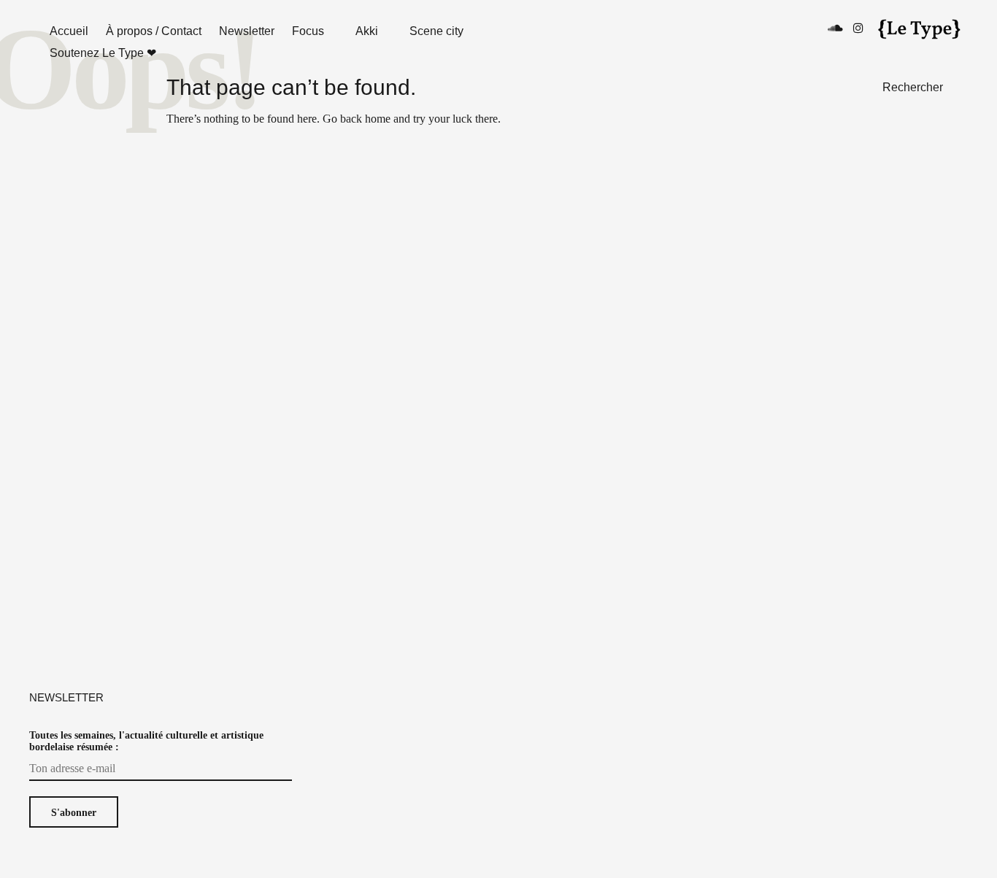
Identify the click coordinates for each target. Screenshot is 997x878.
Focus (308, 31)
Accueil (69, 31)
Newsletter (246, 31)
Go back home (356, 118)
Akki (366, 31)
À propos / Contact (153, 31)
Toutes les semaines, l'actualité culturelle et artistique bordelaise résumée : (146, 741)
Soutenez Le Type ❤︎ (103, 53)
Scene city (436, 31)
